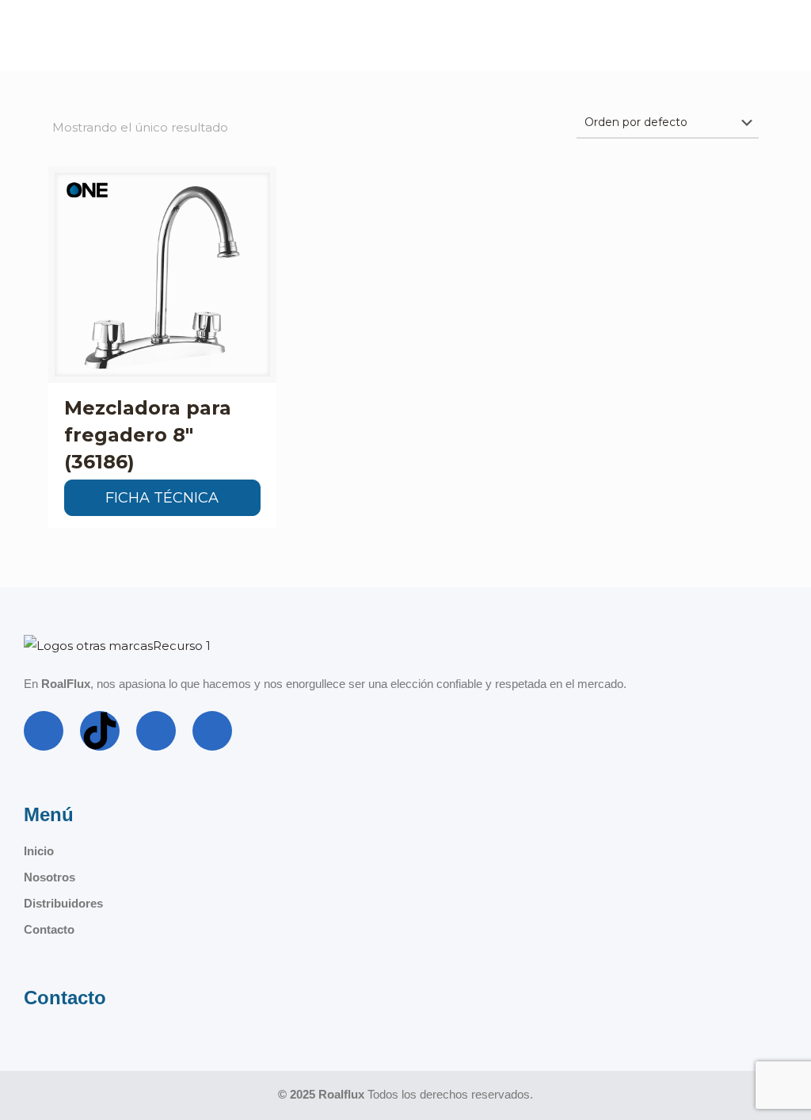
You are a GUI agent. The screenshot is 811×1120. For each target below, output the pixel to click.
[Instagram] (156, 731)
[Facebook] (43, 731)
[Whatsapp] (212, 731)
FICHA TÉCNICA (162, 497)
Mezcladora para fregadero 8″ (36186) (147, 434)
